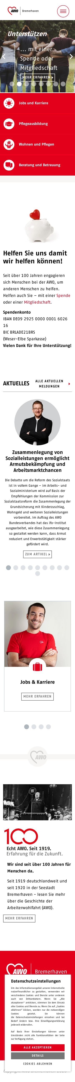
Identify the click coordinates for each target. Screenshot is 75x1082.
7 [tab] (52, 567)
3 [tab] (23, 567)
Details (38, 1055)
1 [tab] (8, 567)
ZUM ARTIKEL (36, 554)
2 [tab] (15, 567)
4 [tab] (30, 567)
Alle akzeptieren (38, 1047)
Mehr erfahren (36, 77)
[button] (4, 56)
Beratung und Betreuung (39, 165)
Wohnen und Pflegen (36, 144)
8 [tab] (59, 567)
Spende (63, 296)
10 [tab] (37, 573)
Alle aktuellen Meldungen (49, 384)
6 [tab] (44, 567)
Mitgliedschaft (37, 302)
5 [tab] (37, 567)
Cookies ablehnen (37, 1063)
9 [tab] (66, 567)
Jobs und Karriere (33, 103)
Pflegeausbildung (33, 124)
